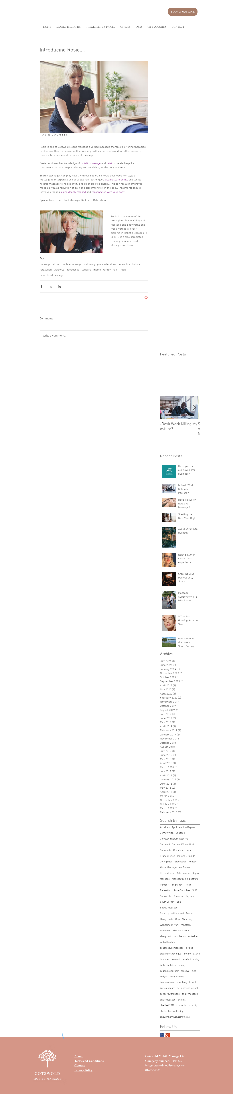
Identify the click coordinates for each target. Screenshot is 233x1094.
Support (190, 913)
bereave (185, 971)
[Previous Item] (165, 407)
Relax (188, 884)
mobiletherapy (102, 269)
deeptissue (72, 269)
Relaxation (165, 890)
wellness (59, 269)
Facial (189, 850)
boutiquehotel (167, 982)
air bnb (189, 948)
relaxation (46, 269)
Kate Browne (183, 873)
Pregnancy (177, 884)
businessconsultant (187, 988)
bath (162, 965)
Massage (165, 879)
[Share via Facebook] (41, 286)
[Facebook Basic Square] (162, 1035)
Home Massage (168, 867)
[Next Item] (194, 407)
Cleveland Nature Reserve (174, 838)
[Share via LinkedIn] (59, 286)
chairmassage (167, 999)
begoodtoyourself (169, 971)
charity (193, 1005)
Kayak (195, 873)
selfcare (86, 269)
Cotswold (165, 844)
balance (164, 959)
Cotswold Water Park (183, 844)
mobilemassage (71, 264)
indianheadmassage (52, 275)
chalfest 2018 (167, 1005)
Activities (165, 827)
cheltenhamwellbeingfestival (175, 1017)
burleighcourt (167, 988)
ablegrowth (166, 936)
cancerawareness (170, 994)
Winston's (165, 930)
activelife (193, 936)
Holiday (193, 861)
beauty (182, 965)
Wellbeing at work (169, 925)
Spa (179, 902)
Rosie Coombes (181, 890)
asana (196, 953)
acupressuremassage (171, 948)
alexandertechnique (170, 953)
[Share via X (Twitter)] (50, 286)
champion (182, 1005)
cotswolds (124, 264)
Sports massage (168, 907)
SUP (194, 890)
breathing (182, 982)
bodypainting (177, 976)
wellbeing (89, 264)
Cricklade (178, 850)
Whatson (186, 925)
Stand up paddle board (172, 913)
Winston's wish (181, 930)
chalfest (182, 999)
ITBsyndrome (167, 873)
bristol (192, 982)
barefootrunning (190, 959)
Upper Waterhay (184, 919)
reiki (115, 269)
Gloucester (180, 861)
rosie (124, 269)
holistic (136, 264)
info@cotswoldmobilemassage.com (165, 1065)
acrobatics (180, 936)
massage (45, 264)
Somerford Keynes (183, 896)
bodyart (164, 976)
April (174, 827)
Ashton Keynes (187, 827)
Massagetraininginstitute (185, 879)
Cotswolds (165, 850)
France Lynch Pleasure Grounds (177, 856)
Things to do (166, 919)
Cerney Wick (166, 833)
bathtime (171, 965)
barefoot (175, 959)
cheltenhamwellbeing (171, 1011)
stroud (56, 264)
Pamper (164, 884)
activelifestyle (167, 942)
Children (180, 833)
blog (194, 971)
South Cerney (167, 902)
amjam (187, 953)
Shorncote (165, 896)
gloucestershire (106, 264)
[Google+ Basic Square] (167, 1035)
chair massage (190, 994)
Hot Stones (184, 867)
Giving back (166, 861)
